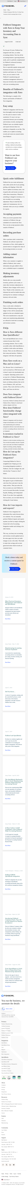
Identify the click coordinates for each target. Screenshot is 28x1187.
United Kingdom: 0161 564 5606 (8, 1159)
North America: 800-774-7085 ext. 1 (9, 1152)
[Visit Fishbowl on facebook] (2, 1164)
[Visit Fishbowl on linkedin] (10, 1164)
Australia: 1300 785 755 (6, 1144)
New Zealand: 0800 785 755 (7, 1146)
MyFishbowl (10, 1)
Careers (3, 1113)
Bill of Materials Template (7, 1110)
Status (2, 1173)
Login (15, 1)
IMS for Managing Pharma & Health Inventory (11, 1104)
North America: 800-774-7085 (8, 1142)
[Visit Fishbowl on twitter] (6, 1164)
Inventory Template (5, 1108)
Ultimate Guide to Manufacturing (8, 1106)
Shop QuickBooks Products (7, 1073)
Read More (7, 618)
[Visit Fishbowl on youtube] (13, 1164)
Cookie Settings (4, 1176)
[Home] (8, 6)
